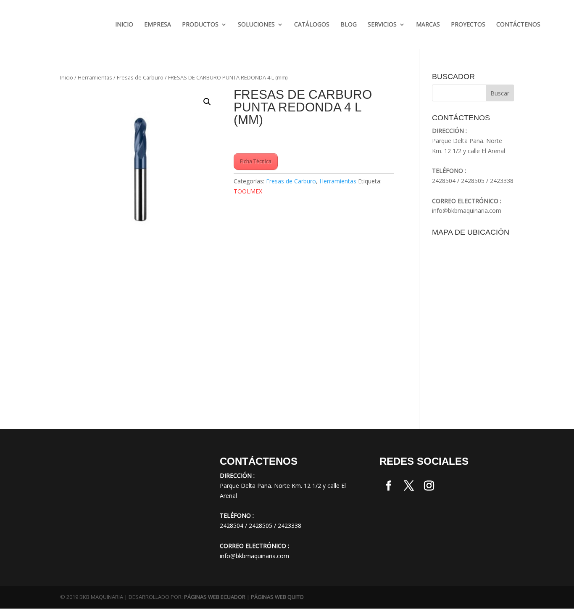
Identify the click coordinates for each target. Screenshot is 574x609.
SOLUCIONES (256, 24)
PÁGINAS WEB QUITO (277, 597)
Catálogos (311, 24)
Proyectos (468, 24)
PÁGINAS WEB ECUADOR (214, 597)
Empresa (157, 24)
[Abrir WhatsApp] (21, 588)
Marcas (428, 24)
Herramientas (95, 77)
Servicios (382, 24)
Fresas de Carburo (140, 77)
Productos (200, 24)
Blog (348, 24)
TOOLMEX (248, 191)
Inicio (124, 24)
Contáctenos (518, 24)
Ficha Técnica (255, 161)
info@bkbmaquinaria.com (466, 210)
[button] (207, 101)
